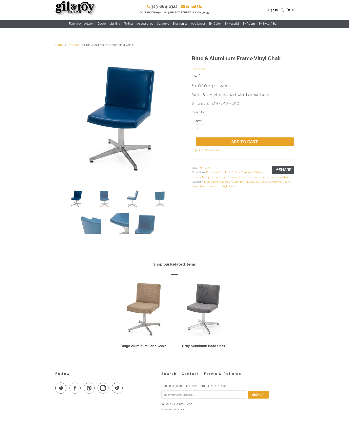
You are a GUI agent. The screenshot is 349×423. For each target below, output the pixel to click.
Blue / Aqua (259, 181)
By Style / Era (267, 23)
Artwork (89, 23)
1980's (226, 181)
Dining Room (199, 186)
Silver (231, 186)
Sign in (273, 10)
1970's (217, 181)
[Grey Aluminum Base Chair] (204, 311)
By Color (215, 23)
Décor (102, 23)
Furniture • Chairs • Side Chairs (271, 177)
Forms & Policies (222, 374)
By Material (232, 23)
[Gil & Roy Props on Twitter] (62, 387)
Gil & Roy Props (182, 404)
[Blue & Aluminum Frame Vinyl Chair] (121, 119)
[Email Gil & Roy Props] (118, 387)
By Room (249, 23)
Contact (190, 374)
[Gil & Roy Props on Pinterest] (90, 387)
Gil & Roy (198, 69)
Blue (248, 181)
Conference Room (279, 181)
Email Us (194, 6)
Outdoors (163, 23)
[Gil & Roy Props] (76, 8)
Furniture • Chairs (229, 172)
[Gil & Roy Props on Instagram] (104, 387)
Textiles (129, 23)
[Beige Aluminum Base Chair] (143, 311)
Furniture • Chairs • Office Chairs (233, 177)
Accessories (145, 23)
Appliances (198, 23)
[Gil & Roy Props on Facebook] (76, 387)
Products (74, 45)
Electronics (180, 23)
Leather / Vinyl (218, 186)
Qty (199, 121)
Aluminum (237, 181)
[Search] (282, 10)
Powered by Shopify (173, 409)
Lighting (115, 23)
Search (169, 374)
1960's (208, 181)
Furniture (75, 23)
